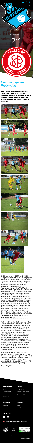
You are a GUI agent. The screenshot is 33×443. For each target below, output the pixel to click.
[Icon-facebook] (4, 417)
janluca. (27, 438)
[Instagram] (8, 417)
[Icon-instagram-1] (29, 2)
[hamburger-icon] (30, 5)
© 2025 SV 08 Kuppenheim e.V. (11, 435)
